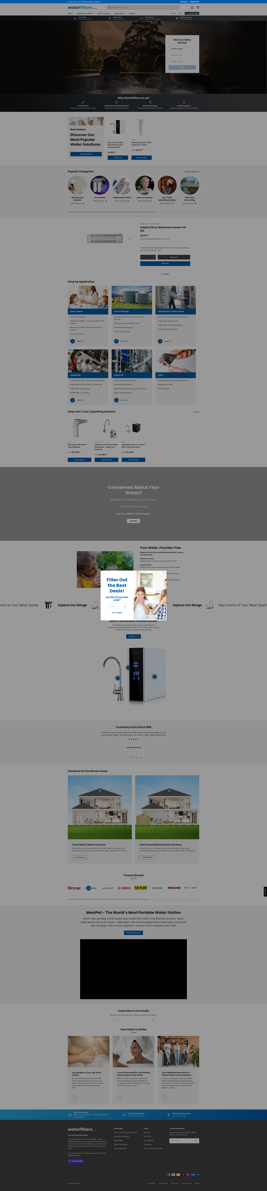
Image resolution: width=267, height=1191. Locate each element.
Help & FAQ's (194, 1)
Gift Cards (183, 1)
